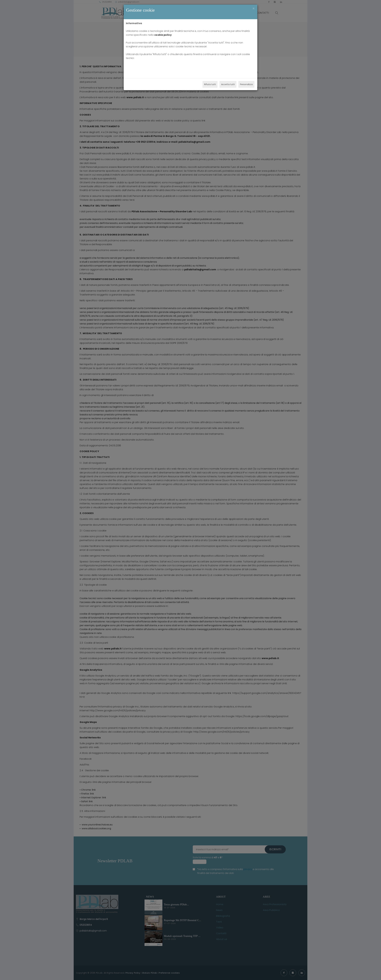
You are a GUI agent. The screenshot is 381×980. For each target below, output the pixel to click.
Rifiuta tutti (210, 84)
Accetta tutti (228, 84)
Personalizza (246, 84)
